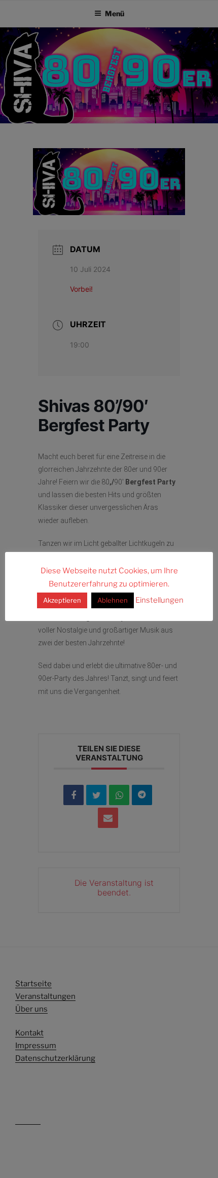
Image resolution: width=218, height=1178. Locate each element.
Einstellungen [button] (159, 600)
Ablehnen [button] (112, 600)
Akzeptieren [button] (62, 600)
